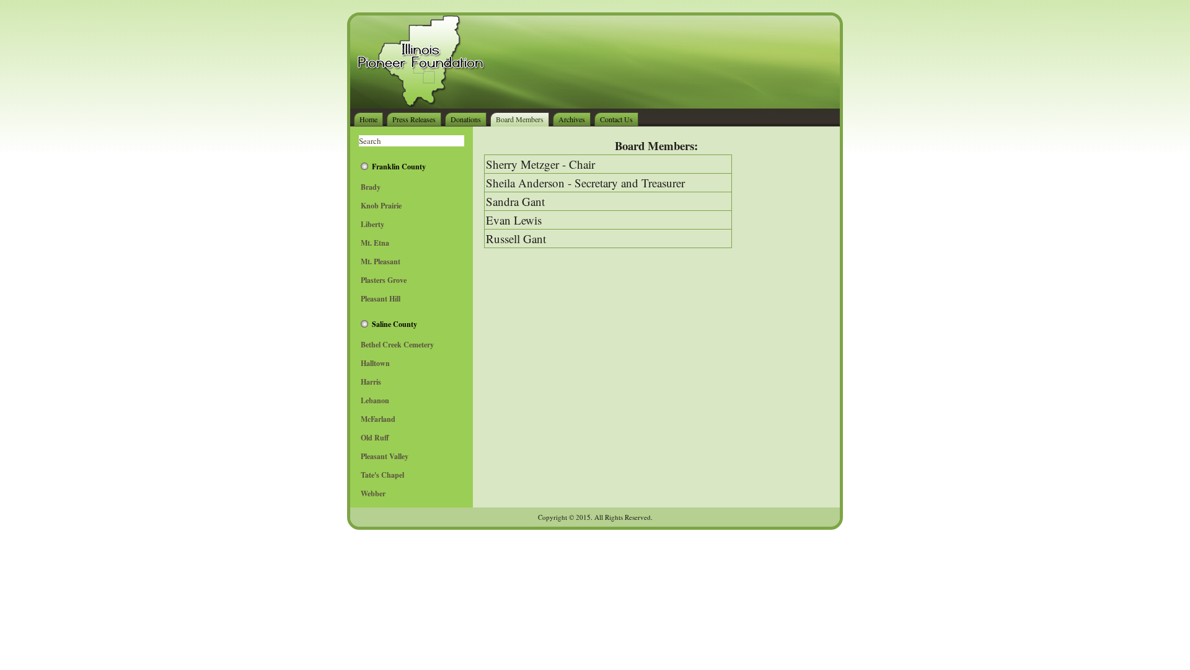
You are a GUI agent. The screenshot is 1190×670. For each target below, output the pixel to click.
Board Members (520, 119)
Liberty (372, 224)
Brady (371, 187)
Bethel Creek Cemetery (397, 344)
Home (368, 119)
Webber (373, 493)
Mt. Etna (375, 243)
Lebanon (375, 400)
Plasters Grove (384, 280)
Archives (571, 119)
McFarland (378, 419)
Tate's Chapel (382, 475)
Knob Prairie (381, 205)
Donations (466, 119)
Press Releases (414, 119)
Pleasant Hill (380, 298)
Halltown (375, 363)
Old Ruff (375, 437)
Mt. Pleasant (380, 261)
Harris (371, 382)
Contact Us (616, 119)
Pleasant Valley (384, 456)
